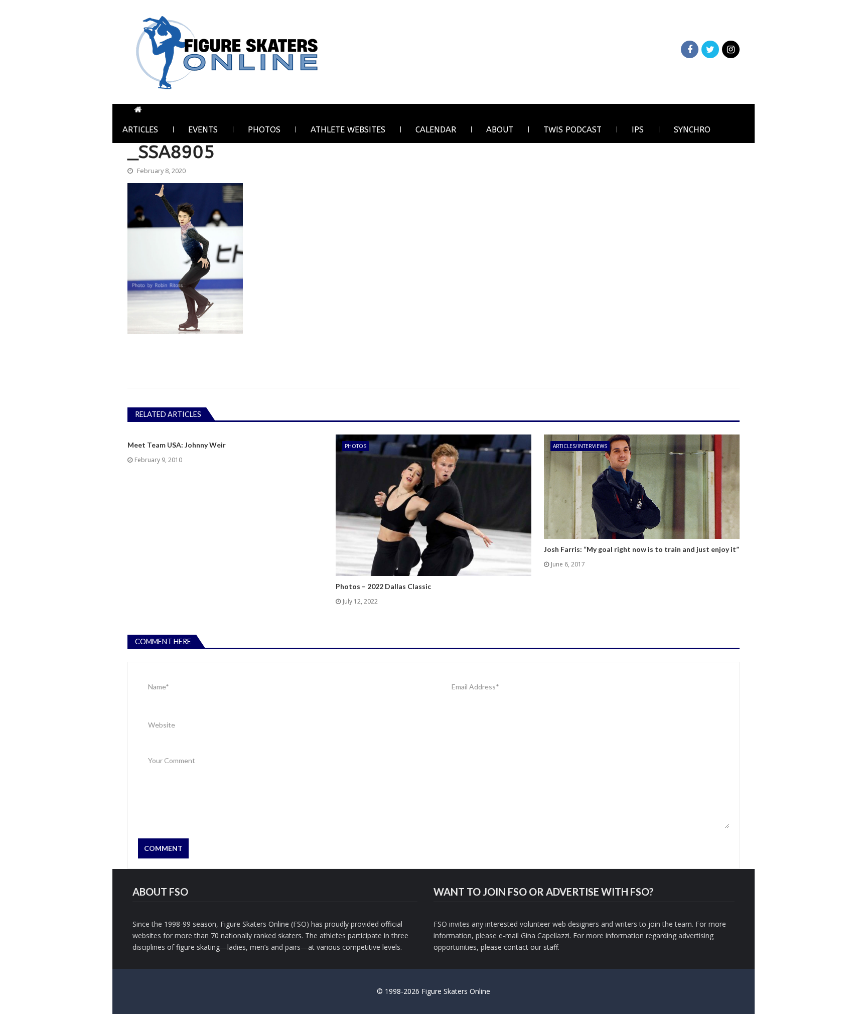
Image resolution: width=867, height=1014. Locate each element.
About (499, 129)
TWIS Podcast (572, 129)
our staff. (544, 947)
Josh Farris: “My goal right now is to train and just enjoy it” (641, 549)
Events (203, 129)
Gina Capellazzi (545, 935)
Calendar (435, 129)
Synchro (692, 129)
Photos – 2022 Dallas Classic (383, 586)
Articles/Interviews (580, 446)
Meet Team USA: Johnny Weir (176, 445)
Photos (264, 129)
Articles (140, 129)
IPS (638, 129)
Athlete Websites (348, 129)
